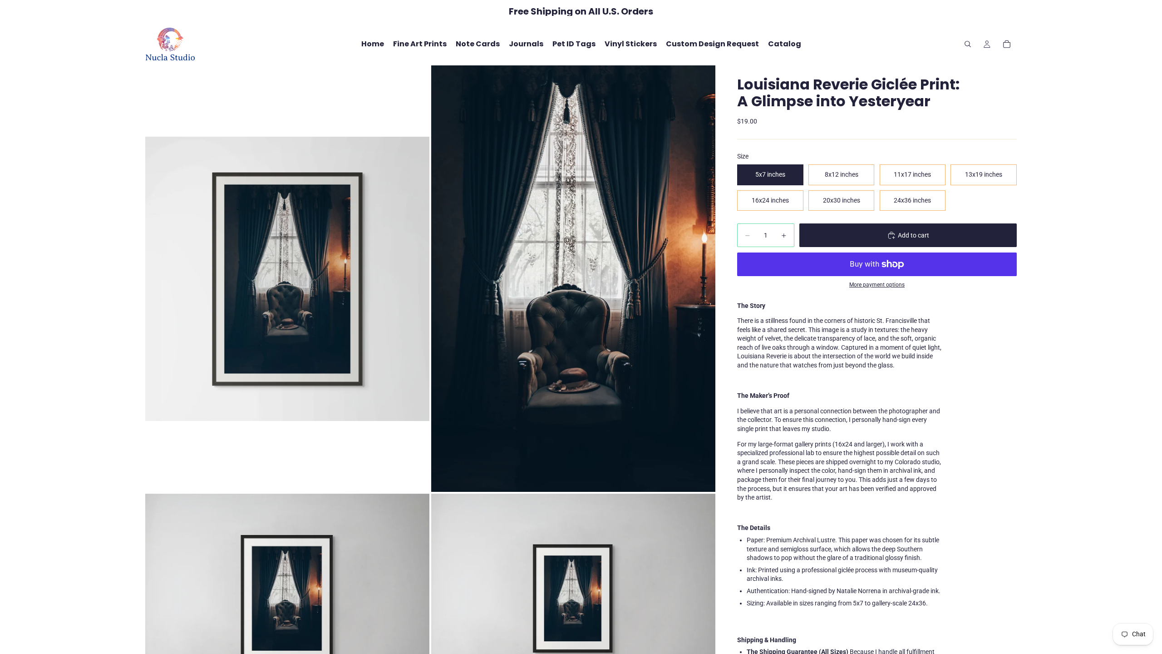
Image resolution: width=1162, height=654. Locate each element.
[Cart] (1007, 44)
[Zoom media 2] (573, 278)
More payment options (877, 285)
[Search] (968, 44)
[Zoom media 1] (287, 278)
